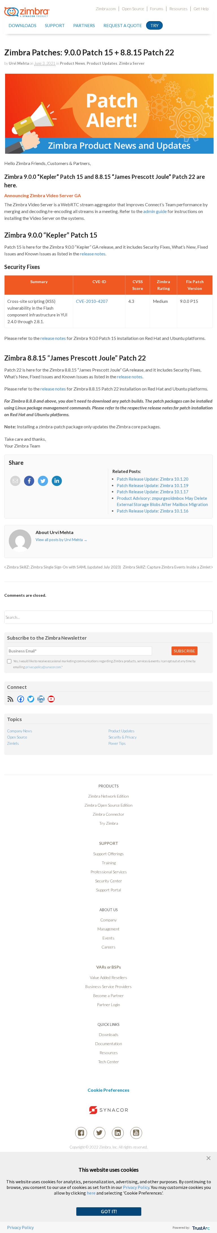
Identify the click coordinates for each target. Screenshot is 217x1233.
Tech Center (108, 1061)
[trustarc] (200, 1227)
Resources (178, 8)
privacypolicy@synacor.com (43, 667)
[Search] (203, 617)
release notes (92, 253)
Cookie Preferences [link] (108, 1090)
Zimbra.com (106, 8)
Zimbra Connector (108, 814)
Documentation (108, 1043)
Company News (19, 731)
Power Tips (117, 743)
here (91, 1193)
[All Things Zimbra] (26, 13)
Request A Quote (122, 25)
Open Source (133, 8)
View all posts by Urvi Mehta (61, 539)
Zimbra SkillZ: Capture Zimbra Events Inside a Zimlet (167, 567)
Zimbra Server (132, 63)
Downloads (22, 25)
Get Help (201, 8)
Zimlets (13, 743)
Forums (156, 8)
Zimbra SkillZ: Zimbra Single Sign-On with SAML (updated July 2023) (63, 567)
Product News (72, 63)
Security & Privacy (122, 737)
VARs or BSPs (108, 967)
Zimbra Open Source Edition (108, 805)
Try (154, 25)
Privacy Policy (136, 1187)
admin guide (155, 211)
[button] (208, 1157)
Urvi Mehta (19, 63)
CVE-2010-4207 (92, 301)
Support (55, 25)
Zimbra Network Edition (108, 796)
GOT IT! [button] (109, 1211)
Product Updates (102, 63)
